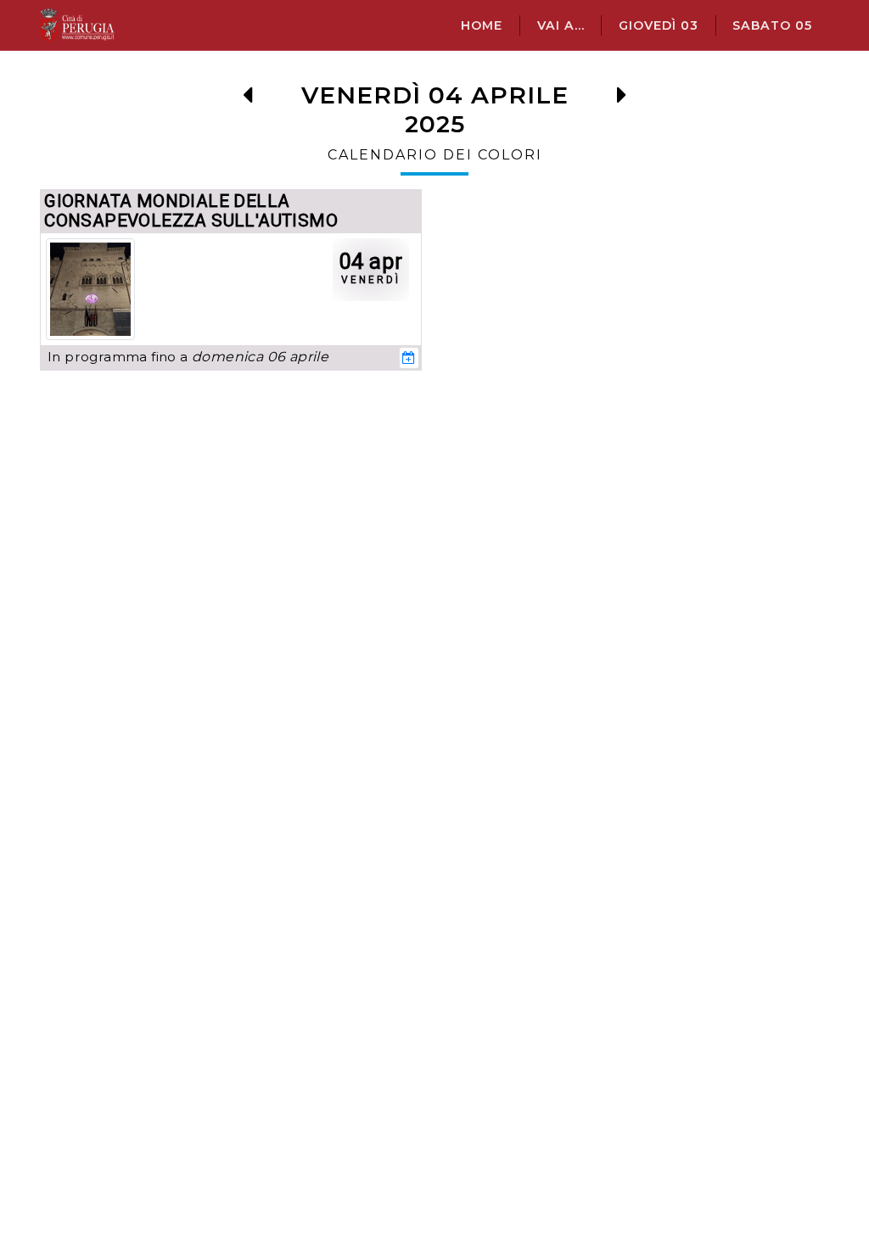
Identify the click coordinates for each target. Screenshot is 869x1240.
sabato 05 (772, 25)
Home (481, 25)
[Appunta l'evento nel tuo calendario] (408, 358)
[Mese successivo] (621, 100)
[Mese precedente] (247, 100)
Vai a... (561, 25)
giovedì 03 (658, 25)
